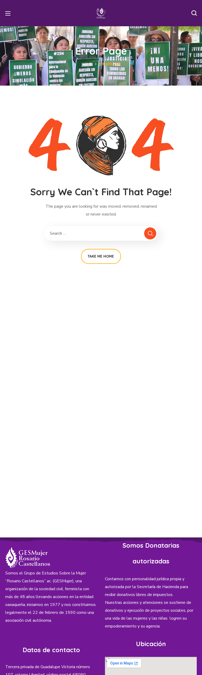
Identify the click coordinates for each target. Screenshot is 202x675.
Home (87, 64)
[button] (194, 13)
